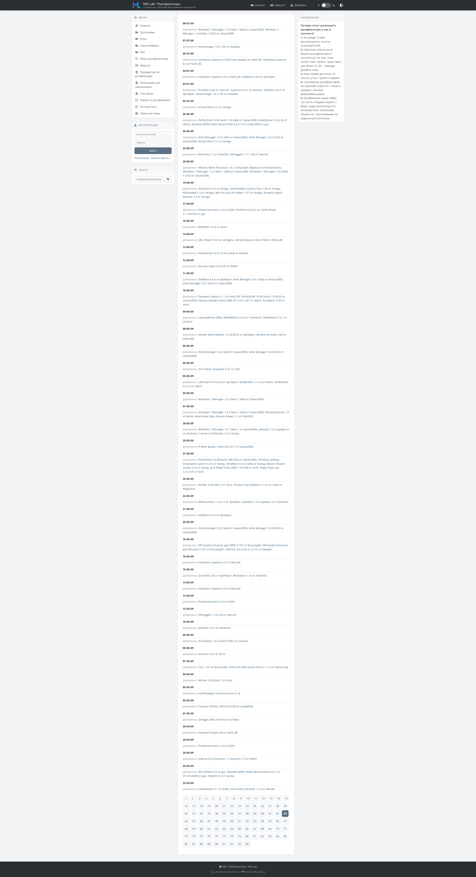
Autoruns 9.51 (239, 90)
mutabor (235, 46)
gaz (267, 124)
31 (193, 813)
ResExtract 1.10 (242, 575)
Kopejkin (267, 549)
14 (278, 798)
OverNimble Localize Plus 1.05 (249, 188)
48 (216, 821)
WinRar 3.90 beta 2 (210, 484)
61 (209, 828)
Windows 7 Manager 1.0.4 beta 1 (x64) (221, 29)
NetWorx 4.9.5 (207, 515)
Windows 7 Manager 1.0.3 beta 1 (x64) (206, 171)
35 (224, 813)
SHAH (231, 210)
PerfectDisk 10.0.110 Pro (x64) (216, 253)
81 (254, 836)
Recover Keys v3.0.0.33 (212, 266)
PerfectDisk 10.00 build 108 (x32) (218, 459)
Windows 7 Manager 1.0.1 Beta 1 (218, 429)
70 (277, 828)
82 (262, 836)
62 (216, 828)
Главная (144, 25)
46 (201, 821)
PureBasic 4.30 (272, 300)
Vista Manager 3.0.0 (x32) (264, 352)
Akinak (270, 789)
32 (201, 813)
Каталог (260, 5)
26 (262, 806)
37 (239, 813)
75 (209, 836)
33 (209, 813)
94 (247, 844)
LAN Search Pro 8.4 (210, 382)
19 (209, 806)
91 (224, 844)
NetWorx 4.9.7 (272, 90)
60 (201, 828)
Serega (227, 107)
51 (239, 821)
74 (201, 836)
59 (193, 828)
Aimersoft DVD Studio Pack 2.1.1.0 (250, 667)
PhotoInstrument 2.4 (211, 746)
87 (193, 844)
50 (231, 821)
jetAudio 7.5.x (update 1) (257, 502)
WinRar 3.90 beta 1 (210, 680)
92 (231, 844)
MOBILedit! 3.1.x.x (250, 382)
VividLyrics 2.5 (207, 188)
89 (209, 844)
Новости (280, 5)
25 (254, 806)
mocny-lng (281, 667)
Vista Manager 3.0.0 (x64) (213, 352)
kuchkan (234, 719)
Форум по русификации (154, 100)
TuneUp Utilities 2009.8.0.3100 (217, 706)
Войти (153, 150)
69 (269, 828)
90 (216, 844)
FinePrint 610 (244, 210)
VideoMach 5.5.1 (273, 317)
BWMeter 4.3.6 (207, 227)
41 (269, 813)
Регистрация (141, 158)
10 (248, 798)
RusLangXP (254, 545)
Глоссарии (146, 93)
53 (254, 821)
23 (239, 806)
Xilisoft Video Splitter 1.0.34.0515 (218, 334)
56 (277, 821)
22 (231, 806)
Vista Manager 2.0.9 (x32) (264, 528)
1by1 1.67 (204, 667)
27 (269, 806)
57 (285, 821)
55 (269, 821)
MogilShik (189, 489)
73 (193, 836)
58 (186, 828)
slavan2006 (257, 29)
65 (239, 828)
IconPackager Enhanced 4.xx (215, 693)
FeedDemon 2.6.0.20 (271, 120)
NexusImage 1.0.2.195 (212, 46)
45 (193, 821)
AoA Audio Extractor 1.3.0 (246, 789)
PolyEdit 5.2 (215, 776)
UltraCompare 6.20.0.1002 (251, 240)
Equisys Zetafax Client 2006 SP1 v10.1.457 (224, 300)
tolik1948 (188, 338)
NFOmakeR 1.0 (192, 192)
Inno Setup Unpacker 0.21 (214, 369)
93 (239, 844)
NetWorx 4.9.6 (207, 279)
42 (277, 813)
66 (247, 828)
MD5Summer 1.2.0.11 (211, 502)
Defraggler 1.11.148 (242, 154)
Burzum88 (220, 667)
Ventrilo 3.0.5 (206, 654)
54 (262, 821)
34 (216, 813)
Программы (147, 32)
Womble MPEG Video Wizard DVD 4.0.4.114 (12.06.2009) (226, 124)
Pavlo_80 (256, 59)
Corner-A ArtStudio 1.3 (213, 433)
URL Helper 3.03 (208, 240)
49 (224, 821)
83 (269, 836)
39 (254, 813)
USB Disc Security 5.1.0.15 (241, 549)
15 (286, 798)
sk (239, 693)
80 (247, 836)
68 (262, 828)
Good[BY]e (246, 706)
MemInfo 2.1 (206, 154)
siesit (186, 304)
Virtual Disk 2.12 (208, 107)
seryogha (228, 240)
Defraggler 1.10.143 (210, 615)
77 (224, 836)
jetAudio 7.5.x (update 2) (274, 429)
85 (285, 836)
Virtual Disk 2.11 (208, 141)
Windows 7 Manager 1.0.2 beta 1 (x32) (221, 412)
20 (216, 806)
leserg (235, 433)
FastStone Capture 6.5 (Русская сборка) (222, 59)
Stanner (224, 90)
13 (270, 798)
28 (277, 806)
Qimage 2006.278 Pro (211, 719)
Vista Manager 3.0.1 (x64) (248, 279)
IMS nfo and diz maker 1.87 (232, 192)
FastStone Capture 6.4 (212, 77)
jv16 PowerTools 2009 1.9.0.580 (229, 467)
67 (254, 828)
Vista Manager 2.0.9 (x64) (213, 528)
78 (231, 836)
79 (239, 836)
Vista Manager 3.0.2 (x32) (264, 137)
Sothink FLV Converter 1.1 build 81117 (221, 759)
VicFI (255, 467)
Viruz (229, 484)
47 (209, 821)
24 (247, 806)
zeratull (187, 321)
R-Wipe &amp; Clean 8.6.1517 (216, 446)
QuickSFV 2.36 (207, 575)
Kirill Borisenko (272, 167)
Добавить (300, 5)
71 (285, 828)
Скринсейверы (149, 45)
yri (258, 210)
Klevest (243, 253)
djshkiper (269, 77)
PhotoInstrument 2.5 (211, 601)
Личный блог (148, 106)
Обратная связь (149, 113)
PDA (142, 52)
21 (224, 806)
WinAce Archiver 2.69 (269, 334)
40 (262, 813)
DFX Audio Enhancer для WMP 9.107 (220, 545)
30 (186, 813)
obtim (186, 124)
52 (247, 821)
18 (201, 806)
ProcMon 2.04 (206, 90)
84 (277, 836)
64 (231, 828)
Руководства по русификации (147, 74)
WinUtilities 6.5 (207, 772)
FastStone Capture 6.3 (212, 562)
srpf (237, 369)
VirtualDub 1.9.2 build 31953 (216, 641)
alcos (224, 227)
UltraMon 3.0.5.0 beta (239, 463)
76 (216, 836)
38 (247, 813)
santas (230, 776)
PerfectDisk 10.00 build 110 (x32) (261, 296)
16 (186, 806)
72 (186, 836)
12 (263, 798)
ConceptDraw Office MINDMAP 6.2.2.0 (221, 317)
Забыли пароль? (160, 158)
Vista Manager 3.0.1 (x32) (198, 283)
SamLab (243, 641)
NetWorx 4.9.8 (250, 77)
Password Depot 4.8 (210, 732)
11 (255, 798)
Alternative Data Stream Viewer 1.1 (216, 416)
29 (285, 806)
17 (193, 806)
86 (186, 844)
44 (186, 821)
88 (201, 844)
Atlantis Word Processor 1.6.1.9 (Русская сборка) (228, 167)
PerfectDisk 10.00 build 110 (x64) (218, 120)
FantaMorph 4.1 (208, 789)
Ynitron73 (256, 317)
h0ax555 (223, 154)
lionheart (192, 433)
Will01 (234, 266)
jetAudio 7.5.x (206, 628)
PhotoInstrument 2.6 (211, 210)
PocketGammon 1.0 (277, 412)
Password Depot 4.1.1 (211, 296)
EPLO (222, 654)
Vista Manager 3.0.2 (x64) (213, 137)
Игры (143, 39)
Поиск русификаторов (153, 58)
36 (231, 813)
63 (224, 828)
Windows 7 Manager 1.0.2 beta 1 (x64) (221, 399)
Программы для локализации (147, 85)
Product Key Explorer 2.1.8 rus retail (256, 484)
